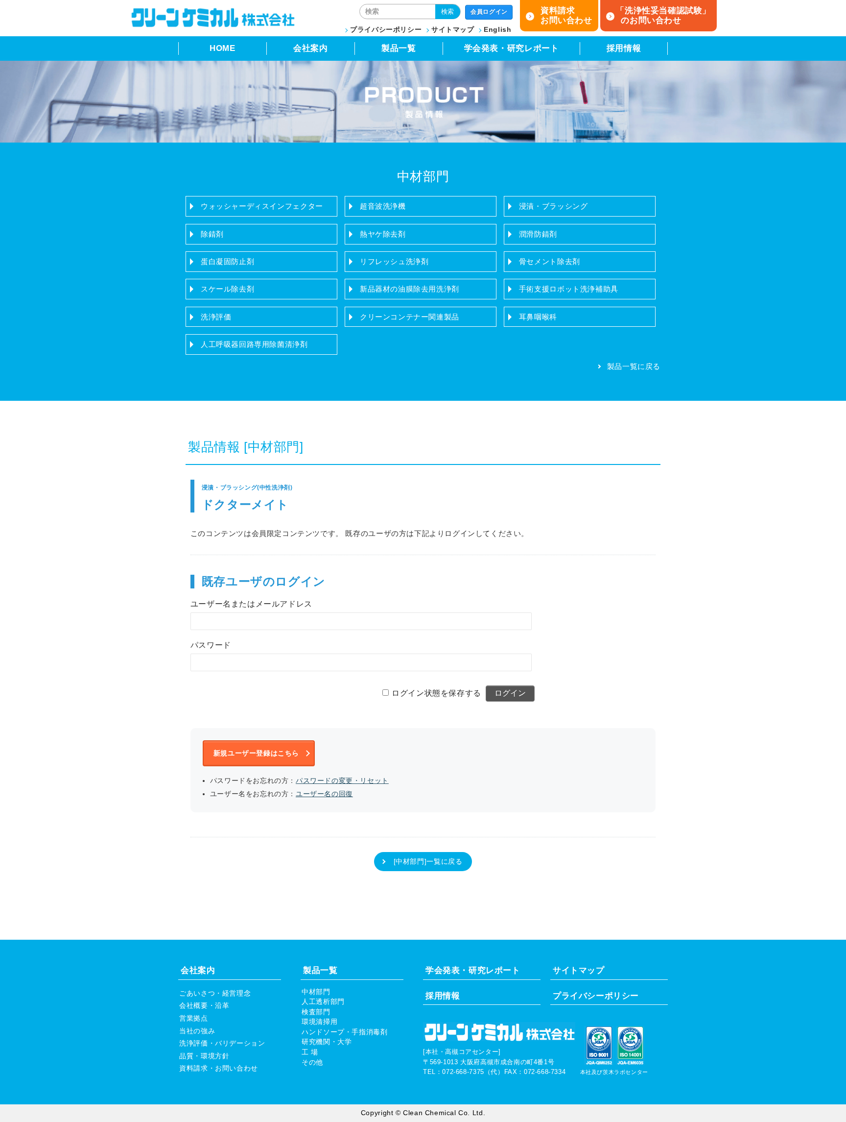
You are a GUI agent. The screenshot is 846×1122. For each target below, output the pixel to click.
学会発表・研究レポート (511, 48)
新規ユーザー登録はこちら (256, 753)
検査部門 (316, 1012)
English (497, 29)
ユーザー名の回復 (324, 794)
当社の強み (197, 1031)
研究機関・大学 (327, 1042)
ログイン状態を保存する (436, 693)
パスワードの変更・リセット (342, 780)
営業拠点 (193, 1018)
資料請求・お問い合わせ (218, 1068)
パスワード (210, 645)
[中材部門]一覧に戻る (428, 861)
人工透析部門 (323, 1001)
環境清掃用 (319, 1021)
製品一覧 (398, 48)
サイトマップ (452, 29)
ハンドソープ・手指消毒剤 (344, 1032)
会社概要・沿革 (204, 1005)
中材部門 (316, 992)
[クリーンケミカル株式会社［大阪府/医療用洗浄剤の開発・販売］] (212, 25)
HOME (222, 48)
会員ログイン (489, 11)
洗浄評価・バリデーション (222, 1043)
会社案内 (310, 48)
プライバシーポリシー (386, 29)
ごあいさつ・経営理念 (215, 993)
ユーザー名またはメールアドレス (251, 604)
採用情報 (624, 48)
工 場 (310, 1052)
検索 (447, 11)
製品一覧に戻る (633, 366)
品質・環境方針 (204, 1056)
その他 (312, 1062)
